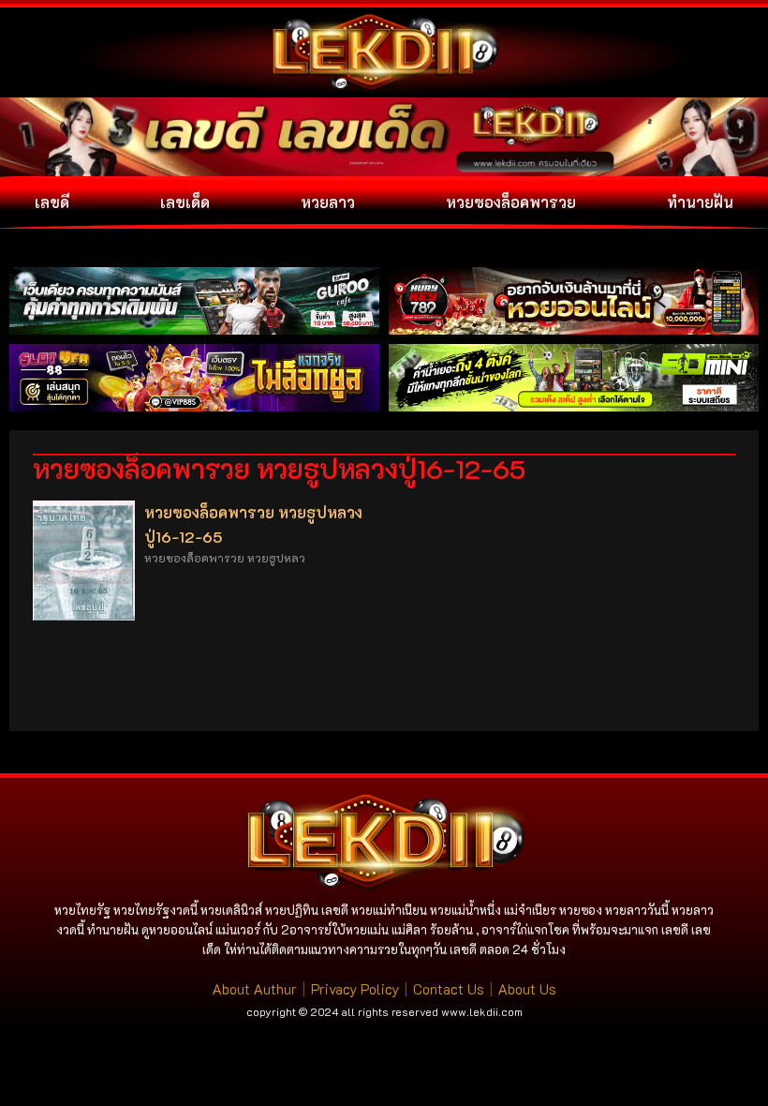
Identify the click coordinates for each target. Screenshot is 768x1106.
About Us (527, 988)
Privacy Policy (355, 988)
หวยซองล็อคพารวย (511, 202)
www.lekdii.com (482, 1011)
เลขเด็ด (185, 202)
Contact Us (448, 988)
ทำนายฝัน (700, 202)
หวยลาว (328, 202)
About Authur (255, 988)
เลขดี (52, 202)
